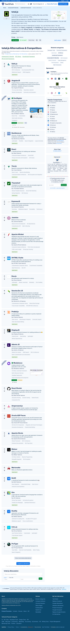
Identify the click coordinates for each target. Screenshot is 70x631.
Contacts (15, 611)
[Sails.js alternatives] (8, 64)
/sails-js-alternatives (8, 62)
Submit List (38, 610)
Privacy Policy (11, 627)
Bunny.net (30, 627)
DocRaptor (56, 162)
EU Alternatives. (24, 54)
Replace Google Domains (58, 612)
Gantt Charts (54, 52)
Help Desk (7, 621)
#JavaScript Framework (28, 56)
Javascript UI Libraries (53, 58)
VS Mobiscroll (53, 120)
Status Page (31, 40)
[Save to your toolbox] (6, 19)
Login (67, 0)
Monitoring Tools (6, 623)
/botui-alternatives (7, 476)
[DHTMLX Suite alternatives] (8, 258)
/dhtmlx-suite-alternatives (9, 256)
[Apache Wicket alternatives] (8, 235)
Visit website (15, 40)
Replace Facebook (57, 601)
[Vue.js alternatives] (8, 166)
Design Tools (22, 619)
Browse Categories (40, 599)
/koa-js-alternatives (8, 274)
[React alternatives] (8, 149)
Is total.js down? (57, 151)
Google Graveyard (57, 610)
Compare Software (40, 601)
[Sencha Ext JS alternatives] (8, 291)
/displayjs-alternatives (8, 328)
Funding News (39, 607)
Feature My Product (52, 4)
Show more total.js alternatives (23, 558)
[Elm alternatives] (8, 493)
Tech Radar (55, 599)
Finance (13, 623)
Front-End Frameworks (62, 50)
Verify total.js (57, 40)
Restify (31, 29)
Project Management (62, 60)
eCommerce (35, 621)
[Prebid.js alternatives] (8, 312)
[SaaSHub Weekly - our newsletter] (28, 4)
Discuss (20, 611)
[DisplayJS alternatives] (8, 330)
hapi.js (38, 29)
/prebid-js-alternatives (8, 310)
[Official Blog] (36, 40)
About (25, 611)
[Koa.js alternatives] (8, 276)
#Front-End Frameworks (8, 58)
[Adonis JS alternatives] (8, 345)
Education (19, 623)
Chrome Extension (40, 603)
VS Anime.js (53, 127)
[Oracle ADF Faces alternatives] (8, 416)
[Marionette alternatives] (8, 468)
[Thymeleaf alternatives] (8, 183)
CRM (3, 621)
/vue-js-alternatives (8, 164)
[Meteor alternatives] (8, 449)
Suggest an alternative (23, 563)
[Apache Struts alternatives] (8, 433)
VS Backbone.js (54, 114)
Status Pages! (39, 605)
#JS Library (18, 56)
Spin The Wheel (45, 627)
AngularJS (29, 27)
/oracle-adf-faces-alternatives (10, 414)
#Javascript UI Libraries (8, 56)
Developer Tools (51, 50)
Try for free (14, 122)
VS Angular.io (53, 112)
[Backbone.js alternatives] (8, 133)
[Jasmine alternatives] (8, 218)
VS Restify (52, 107)
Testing (61, 62)
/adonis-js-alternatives (8, 343)
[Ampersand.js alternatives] (8, 406)
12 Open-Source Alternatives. (12, 54)
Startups (18, 0)
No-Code (6, 619)
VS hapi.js (52, 110)
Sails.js (23, 27)
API (28, 611)
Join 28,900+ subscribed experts (57, 188)
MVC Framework (64, 58)
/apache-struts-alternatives (10, 431)
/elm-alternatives (7, 491)
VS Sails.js (52, 131)
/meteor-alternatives (8, 447)
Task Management (55, 62)
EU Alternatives (60, 140)
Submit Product (63, 4)
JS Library (60, 52)
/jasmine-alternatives (8, 216)
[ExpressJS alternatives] (8, 202)
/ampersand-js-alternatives (10, 404)
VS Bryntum (53, 125)
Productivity (15, 621)
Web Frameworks (57, 64)
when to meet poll (60, 627)
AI (2, 619)
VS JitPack (52, 105)
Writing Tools (45, 621)
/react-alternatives (7, 147)
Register (62, 0)
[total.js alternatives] (6, 14)
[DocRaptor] (8, 98)
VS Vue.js (52, 116)
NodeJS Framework (52, 60)
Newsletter (38, 612)
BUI (9, 478)
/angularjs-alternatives (8, 79)
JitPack (26, 29)
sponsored (64, 589)
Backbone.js (39, 27)
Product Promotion (7, 611)
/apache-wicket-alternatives (10, 232)
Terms (17, 627)
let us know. (59, 143)
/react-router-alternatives (9, 386)
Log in (5, 577)
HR (40, 621)
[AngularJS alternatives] (8, 81)
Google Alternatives (57, 603)
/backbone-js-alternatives (9, 131)
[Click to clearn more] (35, 588)
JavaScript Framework (57, 55)
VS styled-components (55, 123)
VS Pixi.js (52, 129)
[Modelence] (8, 363)
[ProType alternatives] (8, 544)
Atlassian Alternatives (57, 605)
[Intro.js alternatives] (8, 527)
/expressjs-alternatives (8, 199)
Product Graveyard (57, 607)
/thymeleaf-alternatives (9, 181)
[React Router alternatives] (8, 388)
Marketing (21, 621)
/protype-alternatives (8, 542)
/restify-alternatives (8, 509)
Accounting (28, 621)
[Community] (31, 4)
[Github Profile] (40, 40)
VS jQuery (52, 118)
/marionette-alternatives (9, 466)
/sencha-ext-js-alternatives (10, 289)
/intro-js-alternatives (8, 525)
